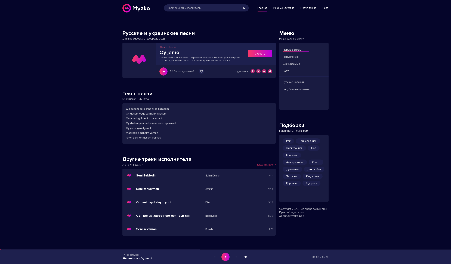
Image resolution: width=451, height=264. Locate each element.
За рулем (291, 176)
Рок (288, 141)
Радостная (312, 176)
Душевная (292, 169)
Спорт (316, 162)
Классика (292, 155)
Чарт (326, 8)
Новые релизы (292, 50)
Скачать (260, 53)
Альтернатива (294, 162)
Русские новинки (293, 82)
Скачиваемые (291, 64)
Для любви (314, 169)
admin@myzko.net (291, 216)
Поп (313, 148)
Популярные (308, 8)
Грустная (291, 183)
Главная (262, 8)
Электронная (294, 148)
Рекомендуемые (283, 8)
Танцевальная (308, 141)
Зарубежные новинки (296, 89)
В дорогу (311, 183)
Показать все (264, 164)
